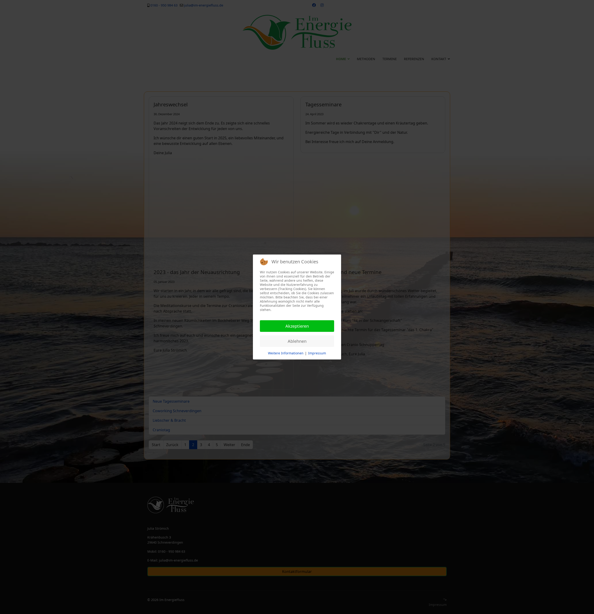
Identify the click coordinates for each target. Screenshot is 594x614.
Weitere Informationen (285, 353)
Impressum (317, 353)
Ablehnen (297, 341)
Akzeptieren (297, 326)
